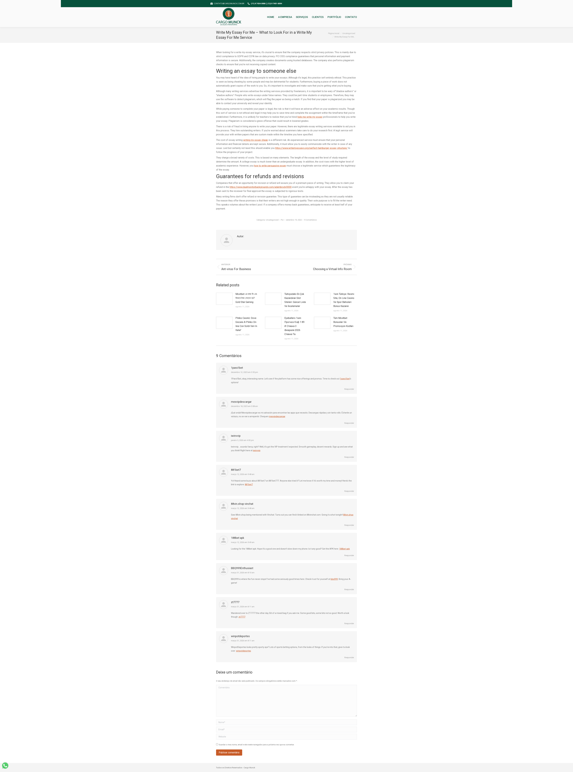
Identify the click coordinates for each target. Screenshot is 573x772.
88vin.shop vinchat (242, 503)
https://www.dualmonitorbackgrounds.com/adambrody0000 (261, 187)
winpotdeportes (240, 636)
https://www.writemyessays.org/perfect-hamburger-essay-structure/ (311, 148)
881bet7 (236, 469)
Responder (349, 389)
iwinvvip (236, 435)
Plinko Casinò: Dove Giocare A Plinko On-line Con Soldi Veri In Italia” (246, 324)
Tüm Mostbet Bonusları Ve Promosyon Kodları (343, 322)
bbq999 (334, 579)
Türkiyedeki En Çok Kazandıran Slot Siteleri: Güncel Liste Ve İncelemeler (295, 300)
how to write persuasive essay (270, 165)
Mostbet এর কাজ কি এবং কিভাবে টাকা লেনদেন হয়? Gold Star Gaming (246, 298)
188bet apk (237, 537)
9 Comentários (310, 220)
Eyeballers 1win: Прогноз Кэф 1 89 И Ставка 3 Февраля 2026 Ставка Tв (294, 326)
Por (282, 220)
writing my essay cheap (255, 140)
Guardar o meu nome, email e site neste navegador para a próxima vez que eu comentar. (256, 745)
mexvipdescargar (241, 401)
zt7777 (235, 602)
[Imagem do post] (224, 299)
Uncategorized (272, 220)
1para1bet (237, 367)
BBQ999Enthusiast (242, 568)
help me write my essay (310, 116)
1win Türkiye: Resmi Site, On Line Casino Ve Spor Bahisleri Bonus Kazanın (343, 300)
